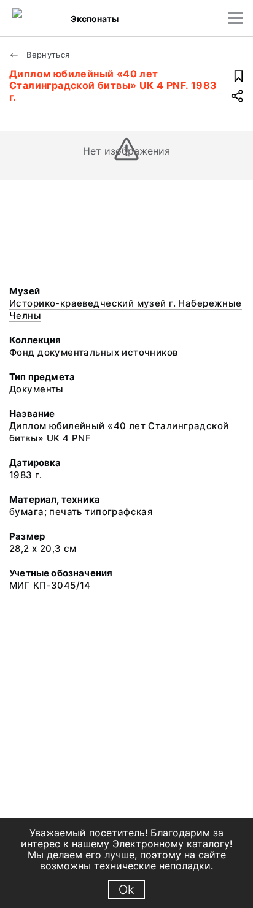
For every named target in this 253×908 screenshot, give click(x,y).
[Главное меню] (235, 18)
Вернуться (47, 54)
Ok (126, 889)
